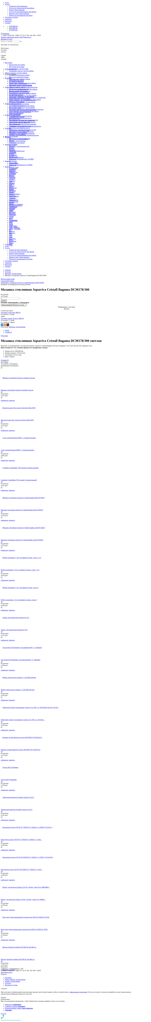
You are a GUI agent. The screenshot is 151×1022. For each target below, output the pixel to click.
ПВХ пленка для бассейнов (18, 139)
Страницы (8, 244)
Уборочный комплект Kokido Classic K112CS (16, 809)
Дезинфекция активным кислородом (22, 120)
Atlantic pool (14, 167)
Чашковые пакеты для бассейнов (21, 71)
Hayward (12, 213)
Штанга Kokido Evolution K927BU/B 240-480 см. (18, 959)
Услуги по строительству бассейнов (21, 8)
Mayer (11, 240)
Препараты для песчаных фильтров (21, 131)
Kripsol (11, 189)
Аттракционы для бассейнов (19, 104)
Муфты (11, 154)
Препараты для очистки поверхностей (22, 130)
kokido (11, 204)
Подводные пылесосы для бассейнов (22, 107)
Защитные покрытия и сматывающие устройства (26, 109)
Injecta (11, 187)
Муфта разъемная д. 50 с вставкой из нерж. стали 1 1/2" (20, 570)
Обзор (7, 330)
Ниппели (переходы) (17, 151)
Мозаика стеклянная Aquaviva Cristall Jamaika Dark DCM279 (22, 510)
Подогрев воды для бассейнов (19, 98)
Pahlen (11, 192)
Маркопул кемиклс (16, 204)
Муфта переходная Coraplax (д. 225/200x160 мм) (17, 690)
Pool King (12, 239)
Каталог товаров (11, 69)
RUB (16, 26)
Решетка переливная (16, 113)
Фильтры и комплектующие (19, 75)
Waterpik (12, 198)
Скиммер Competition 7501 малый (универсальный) (19, 480)
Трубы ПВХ (13, 163)
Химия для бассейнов (12, 115)
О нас (7, 2)
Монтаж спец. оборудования (19, 13)
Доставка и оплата (11, 17)
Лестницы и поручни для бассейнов (21, 106)
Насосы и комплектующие (19, 77)
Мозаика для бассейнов (17, 141)
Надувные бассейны (16, 67)
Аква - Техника (14, 229)
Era (10, 229)
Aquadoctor (13, 207)
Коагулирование (15, 124)
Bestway (12, 233)
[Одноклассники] (5, 325)
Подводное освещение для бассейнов (22, 102)
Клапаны (12, 150)
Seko (10, 237)
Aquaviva (12, 170)
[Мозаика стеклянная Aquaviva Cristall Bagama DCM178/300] (22, 283)
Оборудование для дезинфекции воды (22, 100)
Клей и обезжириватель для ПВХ (21, 159)
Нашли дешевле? (7, 305)
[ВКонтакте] (2, 325)
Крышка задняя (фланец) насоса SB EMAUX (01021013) (20, 750)
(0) (2, 392)
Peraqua (11, 194)
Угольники (13, 161)
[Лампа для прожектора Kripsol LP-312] (15, 617)
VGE (11, 245)
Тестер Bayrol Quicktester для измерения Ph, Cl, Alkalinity (20, 660)
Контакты (8, 21)
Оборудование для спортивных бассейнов (24, 111)
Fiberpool (12, 215)
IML (10, 233)
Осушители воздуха (16, 95)
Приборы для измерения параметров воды (24, 135)
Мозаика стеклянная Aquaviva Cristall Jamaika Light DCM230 (22, 540)
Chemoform (13, 220)
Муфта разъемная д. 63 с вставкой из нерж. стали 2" (19, 600)
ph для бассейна (14, 119)
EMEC (11, 211)
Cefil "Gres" (13, 226)
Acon (11, 224)
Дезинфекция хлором (16, 117)
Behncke (12, 176)
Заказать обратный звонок (10, 37)
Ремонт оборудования (16, 10)
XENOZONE (13, 202)
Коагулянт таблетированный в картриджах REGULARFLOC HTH (24, 929)
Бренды (7, 167)
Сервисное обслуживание (18, 6)
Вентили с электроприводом (19, 146)
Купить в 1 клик (19, 305)
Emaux (11, 180)
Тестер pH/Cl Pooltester (9, 780)
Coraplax (12, 178)
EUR (15, 28)
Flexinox (12, 183)
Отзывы (8, 332)
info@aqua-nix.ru (25, 37)
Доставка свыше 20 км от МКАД (12, 318)
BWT (11, 218)
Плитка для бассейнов (17, 143)
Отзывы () (5, 360)
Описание (4, 336)
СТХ (10, 235)
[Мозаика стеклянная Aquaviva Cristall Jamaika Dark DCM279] (23, 498)
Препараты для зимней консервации (22, 124)
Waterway (12, 200)
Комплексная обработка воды (20, 118)
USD (15, 30)
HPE (10, 185)
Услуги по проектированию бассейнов (22, 12)
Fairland (11, 209)
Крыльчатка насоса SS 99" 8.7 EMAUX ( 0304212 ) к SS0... (21, 839)
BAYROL (12, 174)
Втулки (11, 155)
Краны (11, 148)
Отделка (8, 128)
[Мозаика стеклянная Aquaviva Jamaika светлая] (18, 378)
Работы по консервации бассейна (20, 15)
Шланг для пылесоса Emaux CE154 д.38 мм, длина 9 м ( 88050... (23, 899)
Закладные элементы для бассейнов (21, 96)
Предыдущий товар (8, 279)
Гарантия (8, 19)
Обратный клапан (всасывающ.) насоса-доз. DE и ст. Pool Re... (23, 720)
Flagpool (12, 181)
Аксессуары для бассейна (18, 69)
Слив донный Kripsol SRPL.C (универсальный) (17, 450)
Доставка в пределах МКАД (11, 312)
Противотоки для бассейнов (19, 93)
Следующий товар (7, 281)
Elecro (11, 216)
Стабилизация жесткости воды (20, 126)
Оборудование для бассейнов (16, 73)
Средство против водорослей (19, 122)
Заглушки (12, 159)
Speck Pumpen (14, 194)
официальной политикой (78, 992)
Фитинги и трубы (11, 137)
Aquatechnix (13, 168)
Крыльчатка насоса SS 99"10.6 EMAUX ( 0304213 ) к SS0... (21, 869)
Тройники (12, 152)
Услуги (7, 4)
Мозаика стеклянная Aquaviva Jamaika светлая (17, 390)
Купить (4, 300)
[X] (8, 325)
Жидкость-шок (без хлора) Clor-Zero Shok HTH (17, 420)
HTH (11, 222)
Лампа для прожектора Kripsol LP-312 (14, 630)
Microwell (12, 191)
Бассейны (8, 63)
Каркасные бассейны (17, 65)
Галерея (7, 23)
